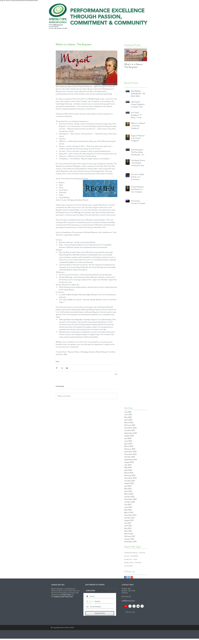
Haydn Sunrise (129, 562)
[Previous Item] (128, 54)
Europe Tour (128, 559)
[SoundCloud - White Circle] (138, 606)
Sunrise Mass (128, 566)
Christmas (142, 553)
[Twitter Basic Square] (128, 577)
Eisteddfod (134, 556)
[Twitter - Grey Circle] (134, 606)
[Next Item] (144, 54)
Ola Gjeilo (138, 562)
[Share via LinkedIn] (67, 368)
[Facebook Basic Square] (125, 577)
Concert (127, 556)
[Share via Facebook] (57, 368)
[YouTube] (126, 606)
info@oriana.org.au (57, 24)
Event (57, 361)
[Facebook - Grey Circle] (130, 606)
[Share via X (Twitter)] (62, 368)
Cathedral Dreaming (131, 553)
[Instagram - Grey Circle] (142, 606)
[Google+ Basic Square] (131, 577)
